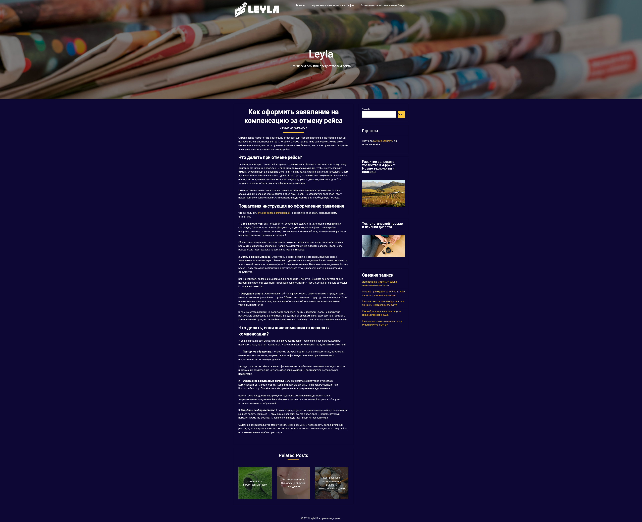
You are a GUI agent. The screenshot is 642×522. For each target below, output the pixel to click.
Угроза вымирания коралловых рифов (333, 5)
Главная (300, 5)
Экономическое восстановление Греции (383, 5)
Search (366, 109)
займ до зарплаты (383, 141)
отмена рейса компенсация (274, 212)
